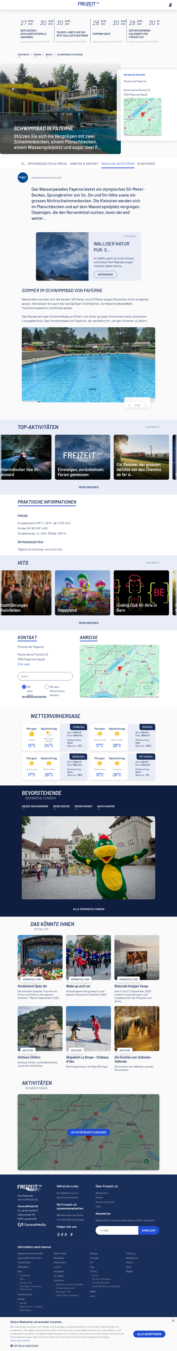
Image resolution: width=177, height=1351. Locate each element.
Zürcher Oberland (100, 1282)
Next (146, 405)
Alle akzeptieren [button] (149, 1334)
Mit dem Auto (30, 687)
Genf (128, 1266)
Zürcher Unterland (101, 1279)
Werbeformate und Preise (70, 1215)
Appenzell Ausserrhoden (30, 1253)
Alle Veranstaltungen (88, 909)
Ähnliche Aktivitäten (118, 163)
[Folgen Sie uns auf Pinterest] (71, 1234)
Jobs (98, 1206)
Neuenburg (132, 1257)
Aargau (23, 1303)
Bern (22, 1279)
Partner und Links (105, 1201)
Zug (92, 1266)
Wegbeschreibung (34, 696)
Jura (92, 1295)
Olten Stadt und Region (67, 1295)
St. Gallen (59, 1275)
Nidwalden (23, 1266)
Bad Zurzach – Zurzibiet (31, 1306)
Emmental (25, 1275)
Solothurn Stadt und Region (69, 1284)
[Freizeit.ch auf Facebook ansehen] (58, 1234)
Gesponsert (130, 236)
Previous (129, 405)
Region (37, 54)
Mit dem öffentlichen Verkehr (57, 687)
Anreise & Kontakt (84, 163)
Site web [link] (24, 664)
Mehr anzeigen (88, 487)
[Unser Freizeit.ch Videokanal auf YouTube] (65, 1234)
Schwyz (94, 1253)
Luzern (57, 1266)
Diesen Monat (83, 806)
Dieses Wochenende (35, 806)
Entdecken (105, 274)
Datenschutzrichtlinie (20, 1340)
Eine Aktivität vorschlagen (70, 1219)
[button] (69, 1346)
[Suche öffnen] (7, 5)
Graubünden (24, 1262)
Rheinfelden (25, 1310)
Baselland (59, 1257)
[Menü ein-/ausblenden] (170, 5)
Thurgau (94, 1257)
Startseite (23, 54)
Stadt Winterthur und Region (106, 1286)
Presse (99, 1197)
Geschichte (102, 1192)
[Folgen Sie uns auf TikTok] (68, 1234)
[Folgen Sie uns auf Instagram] (61, 1234)
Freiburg (130, 1253)
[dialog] (88, 1334)
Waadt (49, 54)
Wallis (93, 1291)
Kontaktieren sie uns (68, 1192)
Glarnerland (60, 1262)
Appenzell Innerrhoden (29, 1257)
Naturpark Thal (63, 1291)
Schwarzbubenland (65, 1288)
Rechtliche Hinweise (67, 1197)
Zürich (95, 1275)
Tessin (129, 1262)
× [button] (173, 1321)
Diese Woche (61, 806)
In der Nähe (146, 163)
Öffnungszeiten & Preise (47, 163)
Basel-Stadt (60, 1253)
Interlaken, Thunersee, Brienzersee (31, 1288)
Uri (91, 1262)
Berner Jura (26, 1282)
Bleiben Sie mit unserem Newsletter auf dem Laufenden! (125, 1220)
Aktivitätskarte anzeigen (88, 1132)
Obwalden (59, 1271)
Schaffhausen (25, 1294)
